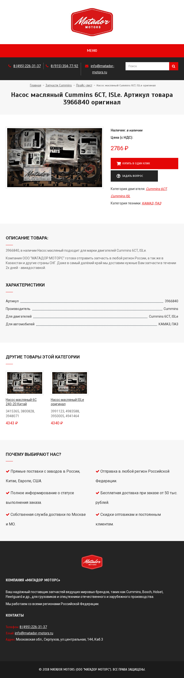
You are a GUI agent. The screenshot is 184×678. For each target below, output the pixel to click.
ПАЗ (158, 203)
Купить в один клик (136, 163)
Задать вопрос (132, 176)
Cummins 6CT (156, 189)
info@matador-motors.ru (34, 633)
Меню (92, 50)
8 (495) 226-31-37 (27, 66)
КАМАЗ (147, 203)
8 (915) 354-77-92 (64, 66)
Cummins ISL (120, 196)
